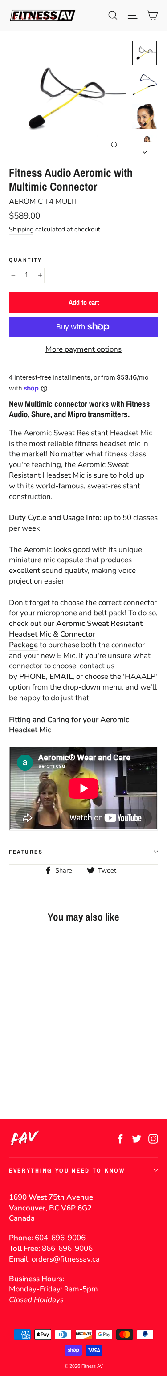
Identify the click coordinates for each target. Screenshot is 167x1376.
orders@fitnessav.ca (66, 1259)
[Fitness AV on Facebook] (120, 1138)
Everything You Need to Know (67, 1170)
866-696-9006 (67, 1248)
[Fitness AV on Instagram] (153, 1138)
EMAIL (61, 676)
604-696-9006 (60, 1238)
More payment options (83, 349)
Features (26, 852)
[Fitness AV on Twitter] (137, 1138)
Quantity (25, 259)
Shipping (21, 229)
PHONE (32, 676)
